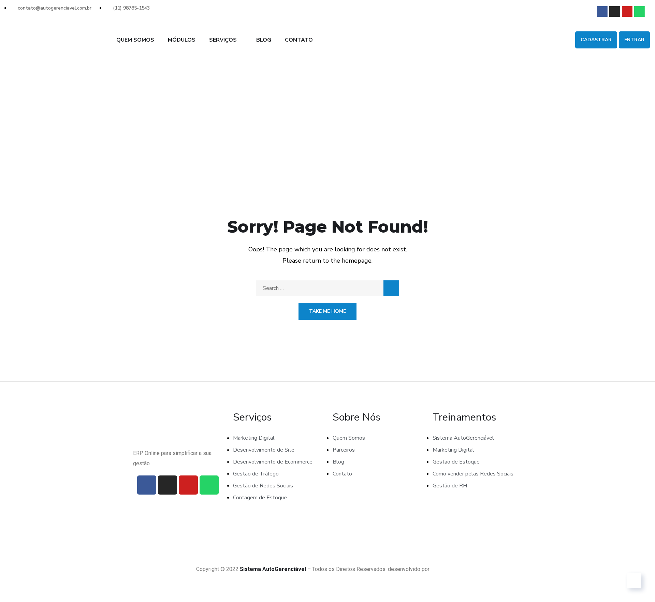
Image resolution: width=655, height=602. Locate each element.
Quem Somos (135, 40)
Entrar (634, 39)
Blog (263, 40)
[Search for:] (327, 288)
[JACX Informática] (445, 569)
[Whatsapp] (639, 11)
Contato (299, 40)
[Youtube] (627, 11)
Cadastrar (596, 39)
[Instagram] (614, 11)
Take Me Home (327, 311)
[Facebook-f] (602, 11)
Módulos (181, 40)
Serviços (223, 40)
